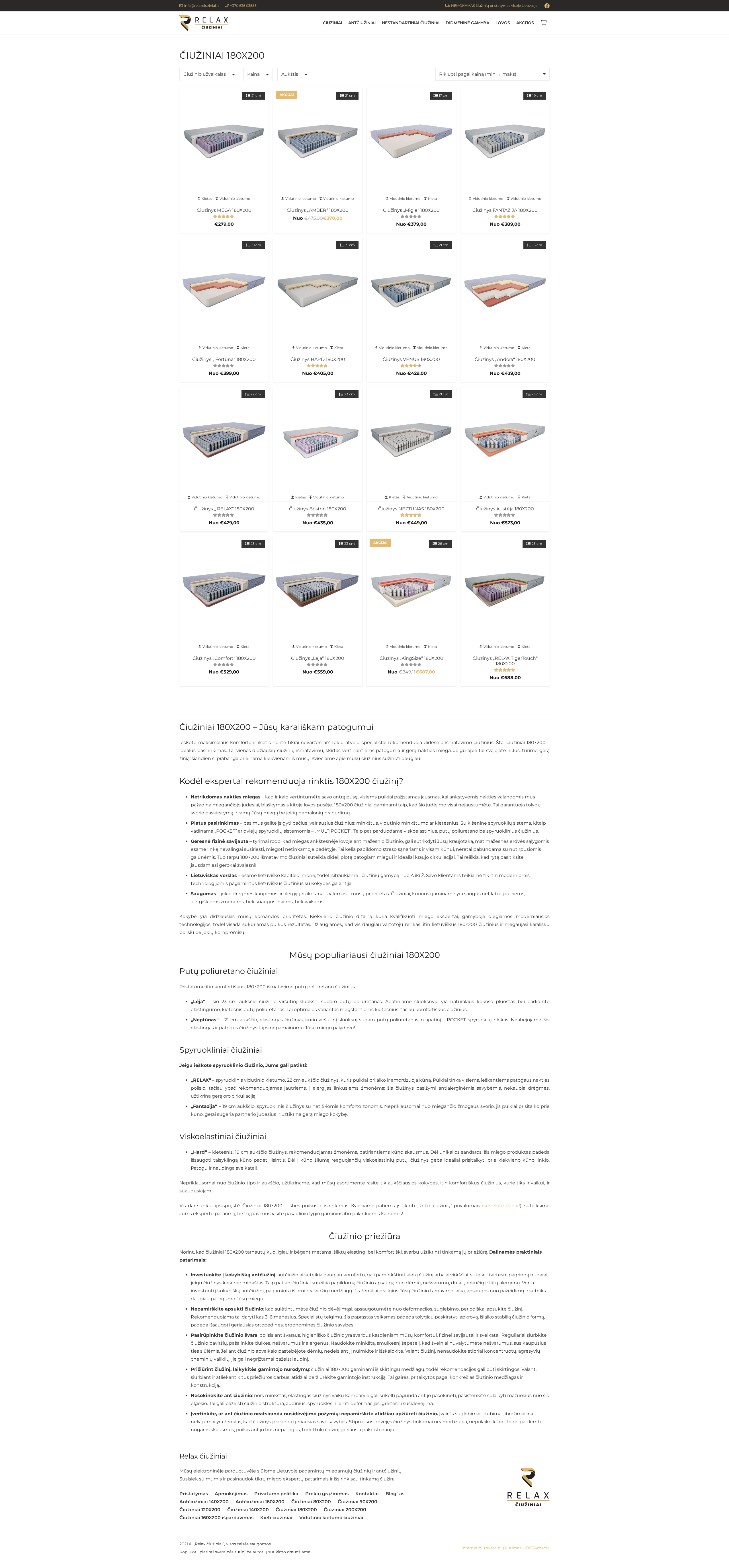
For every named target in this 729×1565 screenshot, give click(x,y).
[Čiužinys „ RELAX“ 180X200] (224, 440)
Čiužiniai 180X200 (296, 1509)
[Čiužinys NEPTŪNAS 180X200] (411, 440)
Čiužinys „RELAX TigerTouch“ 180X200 (505, 661)
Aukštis (289, 74)
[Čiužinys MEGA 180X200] (224, 141)
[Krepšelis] (543, 22)
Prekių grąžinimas (327, 1493)
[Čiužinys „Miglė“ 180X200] (411, 141)
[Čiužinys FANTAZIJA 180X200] (505, 141)
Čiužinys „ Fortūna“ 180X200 (224, 359)
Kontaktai (367, 1493)
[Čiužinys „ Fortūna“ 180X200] (224, 290)
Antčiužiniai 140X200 (204, 1501)
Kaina (253, 74)
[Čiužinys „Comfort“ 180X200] (224, 589)
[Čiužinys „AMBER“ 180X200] (317, 141)
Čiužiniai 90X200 (357, 1501)
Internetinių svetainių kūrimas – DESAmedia (506, 1547)
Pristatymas (193, 1493)
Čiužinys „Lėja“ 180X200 (317, 658)
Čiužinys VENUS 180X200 (411, 359)
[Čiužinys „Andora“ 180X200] (505, 290)
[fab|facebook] (547, 6)
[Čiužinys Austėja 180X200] (505, 440)
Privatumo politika (276, 1493)
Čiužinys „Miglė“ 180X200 (411, 210)
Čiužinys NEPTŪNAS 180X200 (411, 509)
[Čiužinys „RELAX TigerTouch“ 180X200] (505, 589)
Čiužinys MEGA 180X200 (224, 210)
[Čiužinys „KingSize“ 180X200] (411, 589)
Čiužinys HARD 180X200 (317, 359)
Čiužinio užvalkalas (204, 74)
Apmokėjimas (231, 1493)
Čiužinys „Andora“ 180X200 (505, 359)
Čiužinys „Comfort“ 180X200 (224, 658)
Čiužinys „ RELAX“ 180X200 (224, 509)
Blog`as (395, 1493)
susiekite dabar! (502, 1205)
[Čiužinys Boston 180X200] (317, 440)
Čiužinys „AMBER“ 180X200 (318, 210)
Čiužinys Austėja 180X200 (505, 509)
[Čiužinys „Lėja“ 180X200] (317, 589)
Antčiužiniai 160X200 (260, 1501)
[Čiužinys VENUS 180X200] (411, 290)
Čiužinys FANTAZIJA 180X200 (505, 210)
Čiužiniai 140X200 (248, 1509)
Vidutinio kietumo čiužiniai (331, 1517)
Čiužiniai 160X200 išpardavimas (216, 1517)
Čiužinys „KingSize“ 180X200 (411, 658)
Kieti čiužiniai (276, 1517)
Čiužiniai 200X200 (345, 1509)
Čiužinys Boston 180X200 (317, 509)
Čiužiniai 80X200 (311, 1501)
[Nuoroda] (203, 23)
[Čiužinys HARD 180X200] (317, 290)
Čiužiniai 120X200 (199, 1509)
